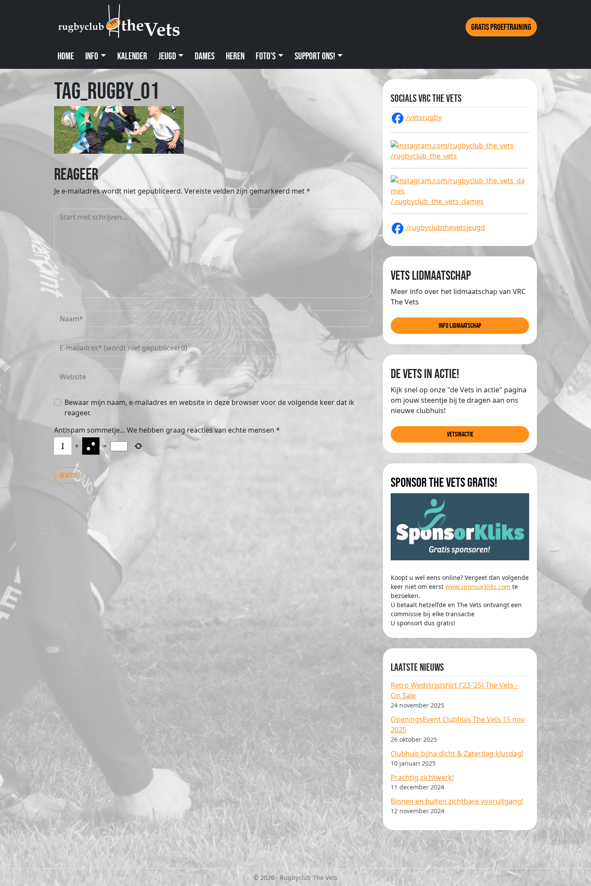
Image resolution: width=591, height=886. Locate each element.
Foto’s (266, 56)
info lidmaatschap (460, 325)
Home (66, 56)
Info (91, 56)
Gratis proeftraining (501, 27)
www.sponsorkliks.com (478, 586)
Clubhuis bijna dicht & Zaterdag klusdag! (457, 753)
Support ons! (315, 56)
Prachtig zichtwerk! (422, 777)
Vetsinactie (460, 434)
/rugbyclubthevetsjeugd (445, 227)
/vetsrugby (423, 117)
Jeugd (167, 56)
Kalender (132, 56)
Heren (235, 56)
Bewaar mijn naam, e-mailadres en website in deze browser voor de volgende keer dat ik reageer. (209, 407)
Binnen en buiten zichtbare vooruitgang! (457, 801)
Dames (205, 56)
